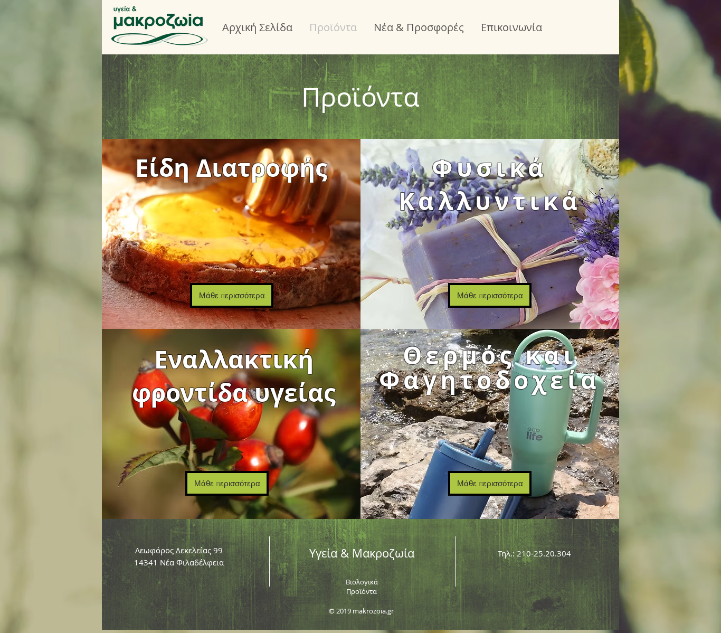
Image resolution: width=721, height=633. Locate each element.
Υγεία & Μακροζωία (361, 553)
